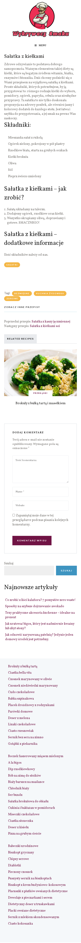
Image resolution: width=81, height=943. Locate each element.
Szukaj (8, 563)
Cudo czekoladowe (21, 692)
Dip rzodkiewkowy (21, 769)
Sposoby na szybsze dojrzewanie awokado (34, 606)
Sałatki (12, 265)
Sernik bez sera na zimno (25, 737)
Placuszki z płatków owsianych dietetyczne (38, 891)
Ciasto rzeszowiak (21, 731)
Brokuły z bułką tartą (22, 666)
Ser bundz (15, 795)
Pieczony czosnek (20, 872)
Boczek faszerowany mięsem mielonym (35, 756)
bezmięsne (21, 293)
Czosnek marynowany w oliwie (30, 679)
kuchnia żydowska (50, 293)
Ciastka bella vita (19, 673)
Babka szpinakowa (21, 699)
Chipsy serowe (18, 859)
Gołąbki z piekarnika (22, 744)
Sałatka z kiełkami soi (45, 326)
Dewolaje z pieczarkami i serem (30, 898)
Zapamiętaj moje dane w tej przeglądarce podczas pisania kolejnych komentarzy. (40, 520)
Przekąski (40, 393)
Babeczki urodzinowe (23, 846)
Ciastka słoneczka (20, 821)
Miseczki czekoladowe (24, 814)
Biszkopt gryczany (21, 852)
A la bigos (14, 763)
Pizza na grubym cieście (24, 834)
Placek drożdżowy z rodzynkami (31, 705)
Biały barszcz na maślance (26, 782)
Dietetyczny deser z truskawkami (31, 904)
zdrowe (12, 298)
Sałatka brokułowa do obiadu (28, 801)
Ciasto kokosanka (20, 924)
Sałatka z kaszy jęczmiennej (51, 322)
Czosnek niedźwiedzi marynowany (33, 686)
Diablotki (14, 865)
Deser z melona (19, 718)
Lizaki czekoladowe (22, 724)
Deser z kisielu (18, 827)
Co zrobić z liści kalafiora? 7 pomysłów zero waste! (40, 600)
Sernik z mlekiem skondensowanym (33, 917)
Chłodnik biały (18, 788)
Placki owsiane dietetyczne (27, 911)
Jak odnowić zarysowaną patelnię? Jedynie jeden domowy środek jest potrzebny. (39, 637)
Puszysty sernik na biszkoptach (30, 878)
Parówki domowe (20, 712)
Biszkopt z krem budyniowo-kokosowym (37, 885)
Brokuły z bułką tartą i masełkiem (40, 403)
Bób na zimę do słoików (24, 776)
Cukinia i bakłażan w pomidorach (31, 808)
